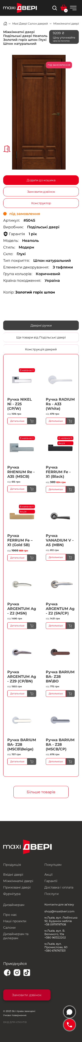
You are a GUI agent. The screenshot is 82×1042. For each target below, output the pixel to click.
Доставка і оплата (58, 887)
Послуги (51, 894)
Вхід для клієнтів (15, 1022)
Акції (48, 874)
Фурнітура (11, 894)
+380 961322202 (55, 937)
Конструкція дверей (41, 349)
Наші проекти (14, 921)
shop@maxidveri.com (59, 911)
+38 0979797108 (55, 924)
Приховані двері (17, 887)
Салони (9, 927)
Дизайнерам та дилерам (15, 936)
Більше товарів (41, 792)
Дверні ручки (41, 325)
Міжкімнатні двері (66, 23)
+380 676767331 (55, 950)
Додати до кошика (41, 180)
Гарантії (50, 881)
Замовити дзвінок (41, 191)
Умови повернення (14, 1015)
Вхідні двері (13, 874)
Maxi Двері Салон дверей (30, 23)
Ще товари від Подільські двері (41, 337)
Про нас (10, 915)
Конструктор (41, 203)
